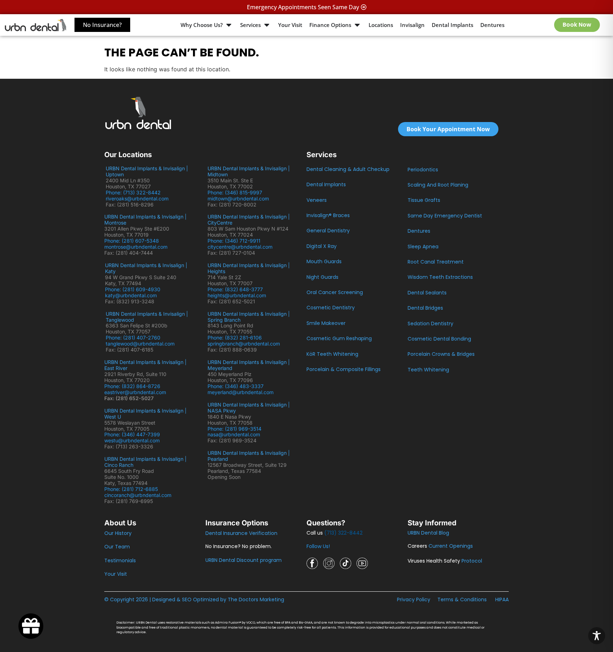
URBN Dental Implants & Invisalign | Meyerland (249, 365)
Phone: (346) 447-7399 (132, 434)
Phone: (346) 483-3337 (236, 386)
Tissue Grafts (424, 200)
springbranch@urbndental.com (244, 344)
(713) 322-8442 (343, 532)
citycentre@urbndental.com (240, 247)
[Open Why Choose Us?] (229, 25)
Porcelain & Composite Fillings (343, 369)
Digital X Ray (321, 246)
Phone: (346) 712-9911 (234, 241)
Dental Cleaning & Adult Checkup (348, 169)
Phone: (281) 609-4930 (132, 289)
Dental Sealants (427, 292)
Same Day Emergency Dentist (445, 215)
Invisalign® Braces (328, 215)
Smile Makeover (326, 323)
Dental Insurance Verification (241, 533)
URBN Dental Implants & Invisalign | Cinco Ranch (145, 462)
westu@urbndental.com (132, 440)
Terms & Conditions (462, 599)
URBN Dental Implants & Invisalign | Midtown (249, 171)
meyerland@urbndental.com (241, 392)
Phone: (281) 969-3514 (234, 429)
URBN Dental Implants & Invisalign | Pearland (249, 456)
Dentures (419, 230)
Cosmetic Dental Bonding (439, 338)
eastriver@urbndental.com (135, 392)
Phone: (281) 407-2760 (133, 338)
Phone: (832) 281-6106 (235, 338)
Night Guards (322, 277)
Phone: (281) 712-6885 (131, 489)
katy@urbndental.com (131, 295)
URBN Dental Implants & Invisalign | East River (145, 365)
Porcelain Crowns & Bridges (441, 354)
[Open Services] (267, 25)
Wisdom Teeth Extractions (440, 277)
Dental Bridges (425, 307)
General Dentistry (328, 230)
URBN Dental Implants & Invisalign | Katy (146, 268)
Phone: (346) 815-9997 (238, 192)
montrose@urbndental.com (135, 247)
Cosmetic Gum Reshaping (339, 338)
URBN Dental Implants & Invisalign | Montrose (145, 220)
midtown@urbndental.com (238, 198)
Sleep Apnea (423, 246)
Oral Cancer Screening (334, 292)
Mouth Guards (324, 261)
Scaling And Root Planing (438, 184)
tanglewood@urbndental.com (140, 344)
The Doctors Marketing (256, 599)
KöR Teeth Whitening (332, 354)
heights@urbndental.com (237, 295)
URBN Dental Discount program (243, 560)
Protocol (472, 560)
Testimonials (120, 560)
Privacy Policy (413, 599)
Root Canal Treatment (436, 261)
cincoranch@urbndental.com (137, 495)
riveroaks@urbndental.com (137, 198)
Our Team (117, 546)
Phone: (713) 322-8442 (135, 192)
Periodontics (423, 169)
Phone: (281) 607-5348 (133, 241)
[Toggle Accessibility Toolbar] (596, 635)
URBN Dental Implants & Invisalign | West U (145, 414)
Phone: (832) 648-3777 (237, 289)
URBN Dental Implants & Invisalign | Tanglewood (147, 317)
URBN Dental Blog (428, 532)
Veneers (316, 200)
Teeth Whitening (428, 369)
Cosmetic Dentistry (330, 307)
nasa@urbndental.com (234, 434)
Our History (118, 533)
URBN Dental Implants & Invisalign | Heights (249, 268)
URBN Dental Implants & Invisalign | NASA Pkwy (249, 408)
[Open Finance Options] (357, 25)
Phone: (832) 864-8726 (133, 386)
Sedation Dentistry (430, 323)
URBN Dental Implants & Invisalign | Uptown (147, 171)
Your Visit (115, 574)
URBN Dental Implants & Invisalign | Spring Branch (249, 317)
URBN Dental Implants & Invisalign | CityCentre (249, 220)
